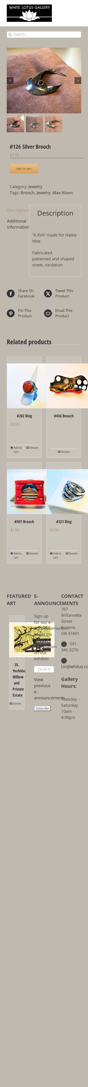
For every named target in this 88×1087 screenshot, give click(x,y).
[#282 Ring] (24, 382)
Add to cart (24, 169)
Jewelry (35, 186)
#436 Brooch (64, 416)
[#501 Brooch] (24, 488)
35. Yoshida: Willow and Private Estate (17, 680)
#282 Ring (24, 416)
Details (33, 448)
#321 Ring (64, 521)
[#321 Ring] (63, 488)
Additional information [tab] (16, 224)
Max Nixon (63, 192)
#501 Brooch (24, 521)
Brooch (28, 192)
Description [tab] (16, 210)
